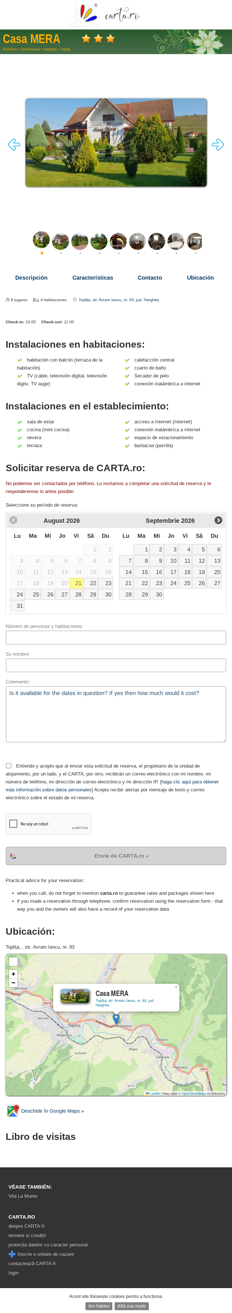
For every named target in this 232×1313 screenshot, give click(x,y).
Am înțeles (98, 1306)
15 (145, 572)
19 (202, 572)
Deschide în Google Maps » (52, 1111)
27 (64, 594)
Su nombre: (18, 654)
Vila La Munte (22, 1196)
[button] (116, 1019)
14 (128, 572)
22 (93, 583)
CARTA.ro (21, 1217)
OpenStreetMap (194, 1093)
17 (173, 572)
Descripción (31, 278)
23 (108, 583)
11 (187, 561)
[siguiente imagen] (218, 149)
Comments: (18, 682)
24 (20, 594)
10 (173, 561)
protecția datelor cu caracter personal (48, 1245)
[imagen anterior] (14, 149)
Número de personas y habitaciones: (44, 626)
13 (217, 561)
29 (93, 594)
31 (20, 606)
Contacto (150, 278)
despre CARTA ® (26, 1226)
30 (108, 594)
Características (92, 278)
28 (78, 594)
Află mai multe (131, 1306)
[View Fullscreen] (13, 961)
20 (217, 572)
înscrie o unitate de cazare (45, 1254)
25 (36, 594)
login (13, 1273)
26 (50, 594)
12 (202, 561)
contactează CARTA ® (32, 1263)
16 (159, 572)
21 (78, 583)
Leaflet (154, 1093)
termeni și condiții (27, 1235)
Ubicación (200, 278)
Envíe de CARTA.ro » (121, 856)
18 (187, 572)
